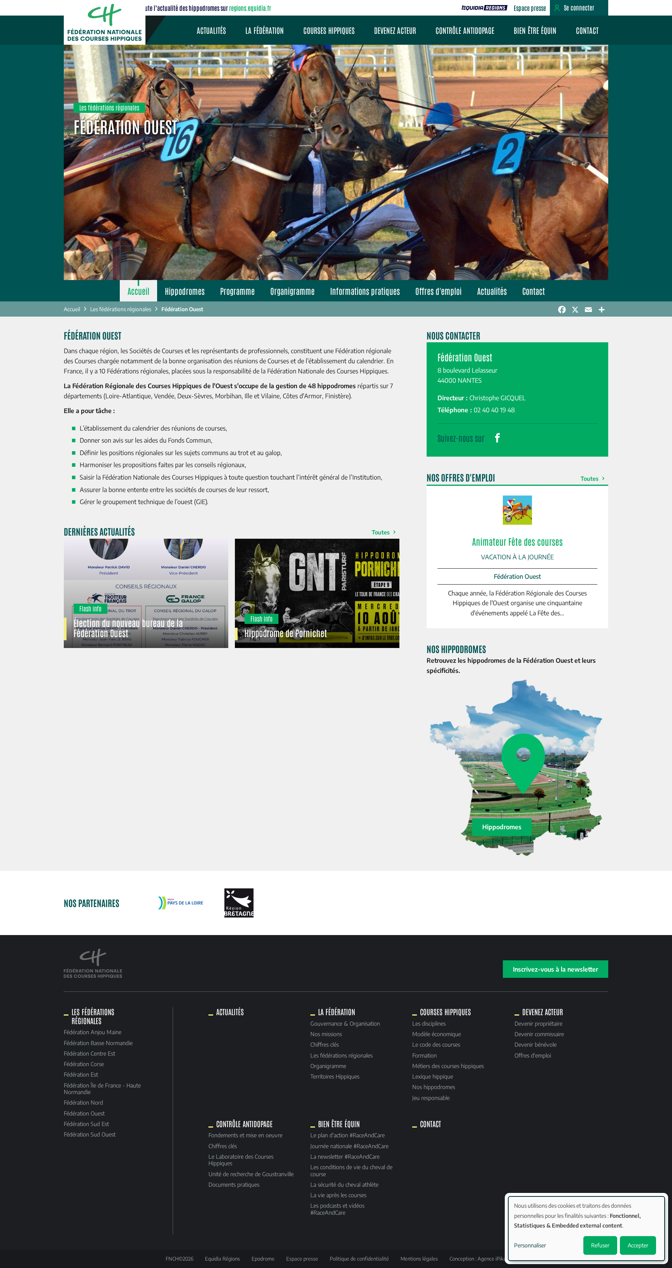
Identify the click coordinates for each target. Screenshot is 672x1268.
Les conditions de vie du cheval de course (351, 1170)
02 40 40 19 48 (494, 410)
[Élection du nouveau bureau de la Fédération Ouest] (146, 593)
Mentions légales (419, 1259)
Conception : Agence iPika (478, 1259)
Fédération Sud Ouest (90, 1134)
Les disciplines (429, 1023)
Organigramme (292, 290)
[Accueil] (104, 22)
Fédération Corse (84, 1063)
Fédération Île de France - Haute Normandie (102, 1088)
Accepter (638, 1245)
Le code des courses (436, 1044)
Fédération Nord (83, 1102)
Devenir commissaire (539, 1033)
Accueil (138, 290)
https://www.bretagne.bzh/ (239, 903)
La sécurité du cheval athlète (344, 1184)
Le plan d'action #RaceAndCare (347, 1134)
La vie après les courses (338, 1194)
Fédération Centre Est (89, 1053)
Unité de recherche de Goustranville (251, 1173)
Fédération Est (81, 1074)
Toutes (381, 532)
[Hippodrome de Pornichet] (317, 593)
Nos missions (326, 1033)
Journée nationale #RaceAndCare (349, 1145)
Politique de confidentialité (359, 1259)
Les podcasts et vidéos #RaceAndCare (337, 1208)
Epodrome (263, 1259)
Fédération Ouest (182, 309)
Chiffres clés (324, 1044)
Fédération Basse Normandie (98, 1042)
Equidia (484, 8)
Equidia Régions (222, 1259)
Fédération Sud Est (86, 1123)
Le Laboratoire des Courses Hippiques (240, 1159)
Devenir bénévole (535, 1044)
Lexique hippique (432, 1076)
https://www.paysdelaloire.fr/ (180, 903)
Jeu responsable (431, 1097)
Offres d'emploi (438, 290)
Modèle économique (436, 1033)
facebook (497, 438)
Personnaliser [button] (530, 1245)
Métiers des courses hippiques (448, 1065)
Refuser (600, 1245)
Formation (424, 1055)
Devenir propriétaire (538, 1023)
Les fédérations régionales (120, 309)
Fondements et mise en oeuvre (245, 1134)
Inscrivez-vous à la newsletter (555, 969)
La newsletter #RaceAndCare (345, 1156)
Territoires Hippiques (334, 1076)
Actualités (211, 30)
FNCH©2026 (179, 1259)
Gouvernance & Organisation (345, 1023)
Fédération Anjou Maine (92, 1031)
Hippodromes (185, 290)
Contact (587, 30)
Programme (237, 290)
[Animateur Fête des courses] (517, 557)
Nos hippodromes (433, 1086)
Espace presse (530, 8)
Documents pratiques (233, 1184)
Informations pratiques (365, 290)
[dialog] (586, 1228)
